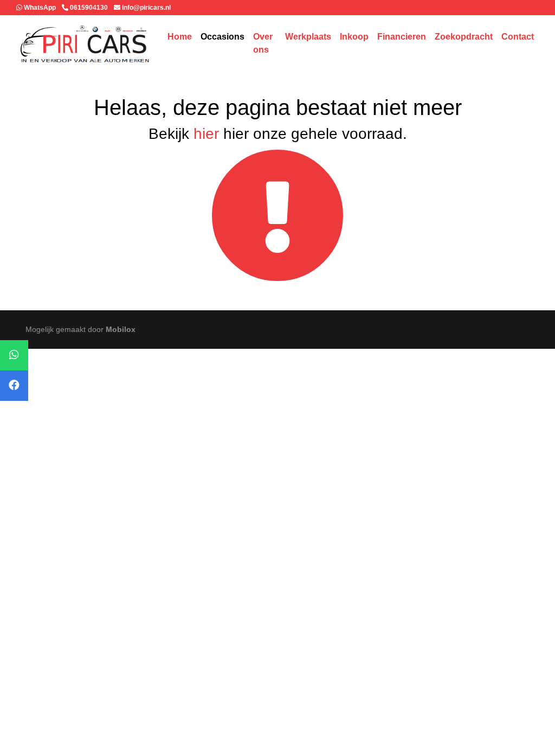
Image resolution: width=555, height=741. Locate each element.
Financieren (401, 36)
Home (179, 36)
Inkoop (354, 36)
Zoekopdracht (464, 36)
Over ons (263, 43)
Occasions (222, 36)
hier (206, 133)
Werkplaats (308, 36)
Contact (517, 36)
